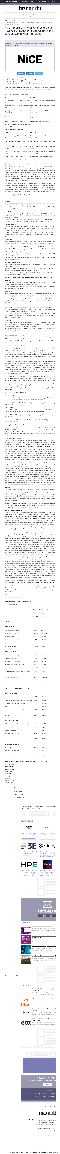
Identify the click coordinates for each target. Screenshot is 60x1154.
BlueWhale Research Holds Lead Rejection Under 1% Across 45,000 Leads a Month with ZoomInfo (47, 874)
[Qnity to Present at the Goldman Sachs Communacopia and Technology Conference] (47, 845)
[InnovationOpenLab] (30, 8)
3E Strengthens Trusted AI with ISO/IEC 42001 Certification (29, 853)
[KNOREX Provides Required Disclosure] (47, 827)
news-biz (13, 20)
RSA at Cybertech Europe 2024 (42, 926)
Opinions (35, 14)
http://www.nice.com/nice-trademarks (28, 507)
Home (7, 14)
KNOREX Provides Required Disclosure (47, 834)
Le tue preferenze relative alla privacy (36, 1152)
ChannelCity (24, 1)
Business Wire (8, 38)
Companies (14, 14)
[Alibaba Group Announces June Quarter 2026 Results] (26, 1002)
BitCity (29, 1093)
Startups (41, 14)
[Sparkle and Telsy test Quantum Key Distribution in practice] (26, 959)
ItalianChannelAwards (48, 1096)
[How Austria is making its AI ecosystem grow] (26, 949)
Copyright (52, 1106)
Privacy (50, 1141)
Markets (28, 14)
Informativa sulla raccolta (16, 1152)
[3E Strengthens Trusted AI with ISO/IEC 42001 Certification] (29, 845)
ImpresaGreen (36, 1096)
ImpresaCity (33, 1)
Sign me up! (47, 1084)
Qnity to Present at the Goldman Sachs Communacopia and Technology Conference (47, 854)
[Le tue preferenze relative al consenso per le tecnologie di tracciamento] (52, 1152)
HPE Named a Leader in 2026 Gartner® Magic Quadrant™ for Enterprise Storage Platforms (29, 874)
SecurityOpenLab (44, 1)
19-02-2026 (16, 38)
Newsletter (9, 17)
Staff (46, 1106)
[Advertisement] (41, 1062)
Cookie (44, 1141)
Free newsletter (35, 808)
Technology (49, 14)
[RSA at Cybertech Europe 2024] (26, 929)
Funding (21, 14)
